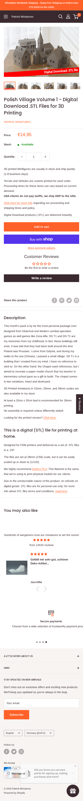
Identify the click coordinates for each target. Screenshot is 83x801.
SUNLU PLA (39, 468)
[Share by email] (76, 300)
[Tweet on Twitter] (69, 300)
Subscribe (16, 714)
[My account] (68, 16)
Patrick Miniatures (17, 121)
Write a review (41, 278)
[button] (38, 589)
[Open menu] (6, 16)
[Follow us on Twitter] (14, 751)
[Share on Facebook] (54, 300)
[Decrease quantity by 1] (22, 157)
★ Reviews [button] (79, 404)
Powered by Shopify (14, 793)
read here (61, 491)
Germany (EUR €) (36, 733)
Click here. (49, 417)
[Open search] (60, 16)
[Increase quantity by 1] (45, 157)
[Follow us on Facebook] (6, 751)
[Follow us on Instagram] (21, 751)
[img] (41, 539)
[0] (76, 16)
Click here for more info (18, 202)
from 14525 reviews (42, 545)
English (10, 733)
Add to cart (41, 226)
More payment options (41, 247)
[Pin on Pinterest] (61, 300)
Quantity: (9, 156)
